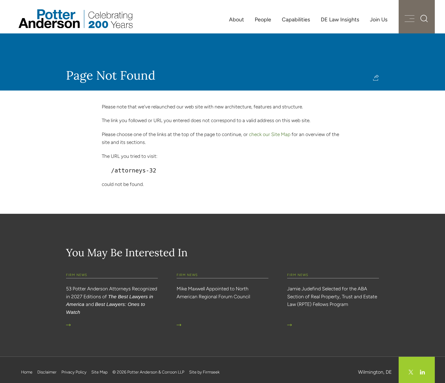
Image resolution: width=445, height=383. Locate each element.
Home (26, 372)
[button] (376, 78)
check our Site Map (269, 134)
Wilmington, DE (375, 372)
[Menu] (409, 19)
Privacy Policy (73, 372)
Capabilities (296, 19)
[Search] (424, 18)
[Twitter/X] (411, 372)
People (263, 19)
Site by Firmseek (204, 372)
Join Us (379, 19)
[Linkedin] (422, 372)
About (236, 19)
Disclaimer (47, 372)
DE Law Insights (340, 19)
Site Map (99, 372)
